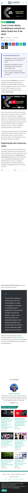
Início (6, 479)
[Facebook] (2, 44)
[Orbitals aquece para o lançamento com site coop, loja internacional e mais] (7, 435)
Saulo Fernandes (6, 37)
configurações (16, 487)
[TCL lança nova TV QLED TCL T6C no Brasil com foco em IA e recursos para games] (21, 455)
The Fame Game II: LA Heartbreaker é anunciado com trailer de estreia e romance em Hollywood (20, 444)
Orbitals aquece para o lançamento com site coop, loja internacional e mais (7, 443)
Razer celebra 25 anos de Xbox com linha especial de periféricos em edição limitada (7, 463)
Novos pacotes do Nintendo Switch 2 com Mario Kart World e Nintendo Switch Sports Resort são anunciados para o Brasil (21, 423)
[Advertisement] (14, 361)
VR (13, 22)
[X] (6, 44)
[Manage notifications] (3, 490)
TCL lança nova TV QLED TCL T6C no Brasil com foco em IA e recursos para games (20, 463)
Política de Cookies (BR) (14, 481)
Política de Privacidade (18, 479)
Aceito (4, 490)
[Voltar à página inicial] (14, 2)
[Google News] (14, 379)
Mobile (3, 22)
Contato (10, 479)
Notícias (9, 22)
